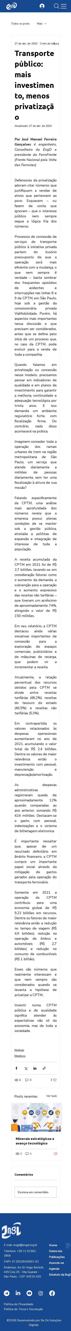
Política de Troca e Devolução (23, 1309)
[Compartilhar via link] (44, 1068)
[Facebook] (52, 1293)
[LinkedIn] (18, 1293)
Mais (40, 23)
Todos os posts (20, 23)
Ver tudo (51, 1096)
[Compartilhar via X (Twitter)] (25, 1068)
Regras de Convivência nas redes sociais (68, 1246)
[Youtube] (29, 1293)
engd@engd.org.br (25, 1245)
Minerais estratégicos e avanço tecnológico (35, 1140)
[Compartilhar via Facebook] (16, 1068)
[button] (56, 6)
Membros (20, 1056)
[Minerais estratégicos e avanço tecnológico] (36, 1117)
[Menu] (63, 6)
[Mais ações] (54, 43)
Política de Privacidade (18, 1304)
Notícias (19, 1050)
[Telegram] (6, 1293)
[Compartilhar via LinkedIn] (35, 1068)
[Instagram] (41, 1293)
